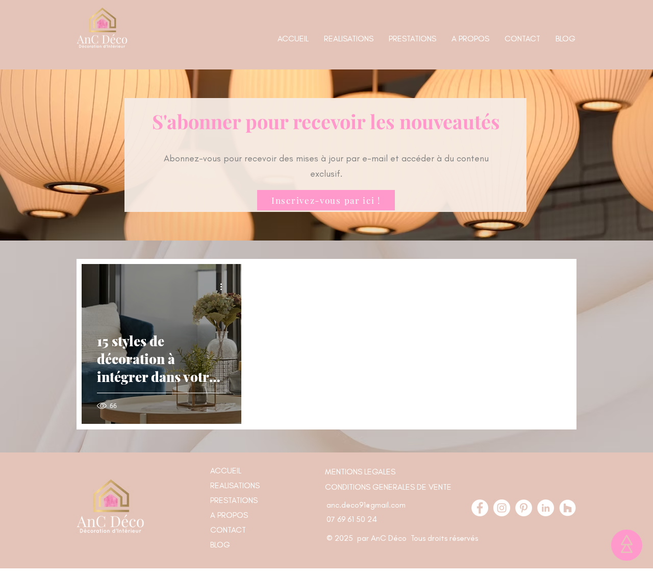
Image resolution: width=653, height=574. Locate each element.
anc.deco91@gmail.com (366, 505)
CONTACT (228, 530)
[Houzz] (567, 507)
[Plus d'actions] (224, 286)
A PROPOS (229, 515)
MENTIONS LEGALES (360, 471)
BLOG (220, 544)
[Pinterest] (523, 507)
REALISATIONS (235, 485)
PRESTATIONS (234, 500)
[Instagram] (501, 507)
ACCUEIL (225, 470)
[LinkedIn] (545, 507)
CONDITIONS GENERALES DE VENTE (388, 487)
